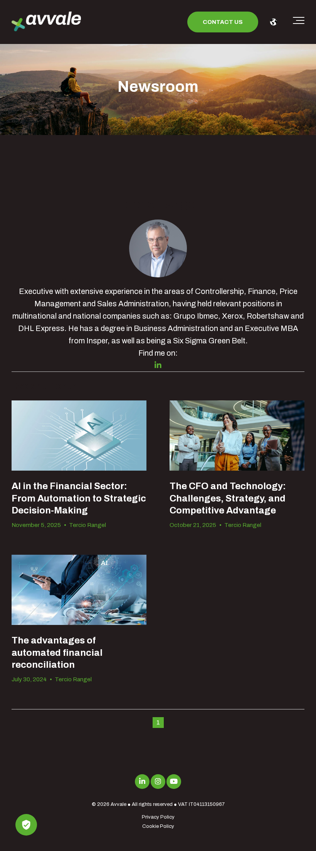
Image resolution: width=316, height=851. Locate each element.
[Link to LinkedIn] (142, 781)
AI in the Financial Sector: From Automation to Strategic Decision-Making (79, 498)
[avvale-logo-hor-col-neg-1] (46, 22)
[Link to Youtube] (173, 781)
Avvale (118, 804)
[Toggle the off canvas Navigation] (298, 22)
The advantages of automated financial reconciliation (57, 652)
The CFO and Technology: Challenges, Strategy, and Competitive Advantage (228, 498)
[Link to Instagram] (158, 781)
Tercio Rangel (87, 525)
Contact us (223, 22)
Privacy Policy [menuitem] (158, 817)
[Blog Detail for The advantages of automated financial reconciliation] (79, 590)
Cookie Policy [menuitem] (158, 826)
